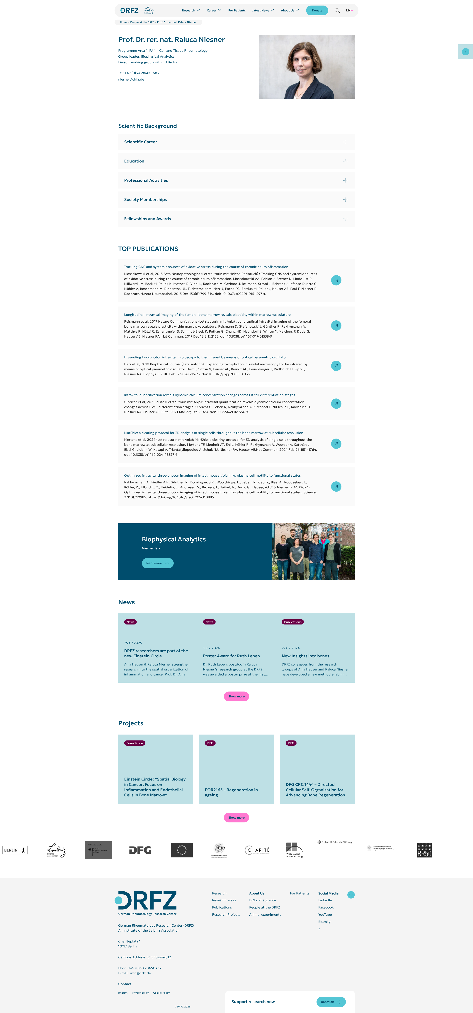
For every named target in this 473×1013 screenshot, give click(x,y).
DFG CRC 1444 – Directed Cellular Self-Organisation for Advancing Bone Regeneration (315, 790)
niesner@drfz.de (131, 79)
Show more (236, 696)
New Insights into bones (305, 655)
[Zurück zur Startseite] (129, 10)
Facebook (326, 907)
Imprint (122, 992)
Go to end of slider (137, 611)
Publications (222, 907)
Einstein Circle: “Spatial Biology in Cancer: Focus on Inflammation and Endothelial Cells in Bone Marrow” (155, 787)
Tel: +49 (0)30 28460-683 (138, 73)
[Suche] (337, 10)
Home (123, 22)
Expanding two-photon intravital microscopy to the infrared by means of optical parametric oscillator (205, 357)
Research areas (224, 900)
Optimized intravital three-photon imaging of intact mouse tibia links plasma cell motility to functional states (212, 475)
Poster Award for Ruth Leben (231, 655)
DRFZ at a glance (262, 900)
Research (219, 893)
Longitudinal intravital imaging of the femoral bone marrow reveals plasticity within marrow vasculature (207, 314)
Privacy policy (140, 992)
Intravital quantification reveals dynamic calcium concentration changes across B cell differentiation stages (209, 395)
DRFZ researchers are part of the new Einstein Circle (156, 653)
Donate (317, 10)
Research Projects (226, 914)
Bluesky (324, 922)
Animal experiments (265, 914)
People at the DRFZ (142, 22)
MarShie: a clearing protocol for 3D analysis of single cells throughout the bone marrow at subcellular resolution (213, 433)
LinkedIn (325, 900)
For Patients (237, 10)
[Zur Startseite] (145, 903)
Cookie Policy (161, 992)
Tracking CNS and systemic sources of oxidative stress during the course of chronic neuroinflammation (206, 267)
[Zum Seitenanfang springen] (351, 895)
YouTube (325, 914)
